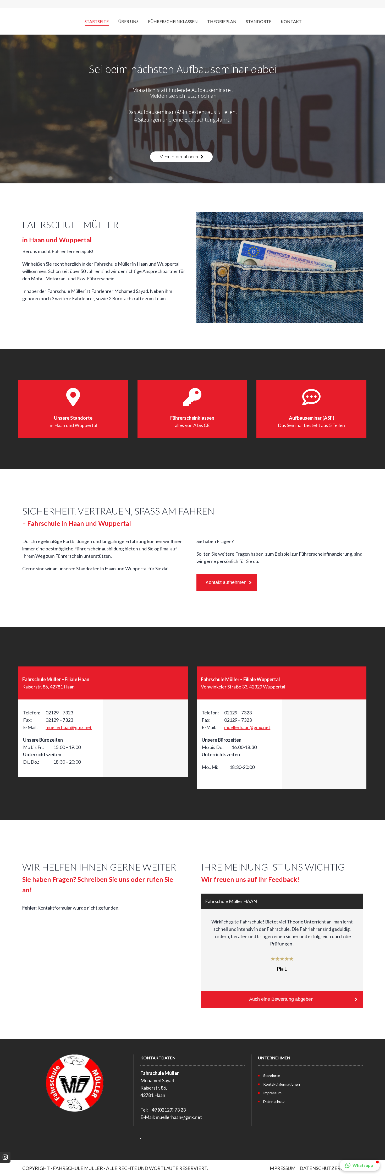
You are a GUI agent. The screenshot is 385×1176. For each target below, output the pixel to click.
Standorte (271, 1075)
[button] (360, 1165)
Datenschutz (273, 1101)
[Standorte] (73, 413)
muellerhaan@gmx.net (69, 727)
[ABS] (311, 413)
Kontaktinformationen (281, 1084)
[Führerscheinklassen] (193, 413)
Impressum (272, 1093)
